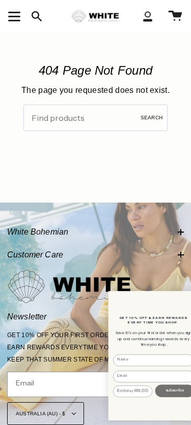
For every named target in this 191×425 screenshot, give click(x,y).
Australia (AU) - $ (41, 413)
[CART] (175, 16)
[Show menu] (15, 16)
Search (151, 117)
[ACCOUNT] (147, 16)
